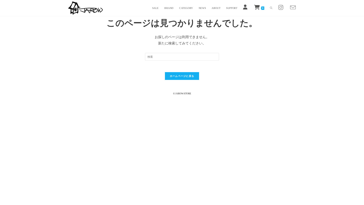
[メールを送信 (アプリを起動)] (293, 8)
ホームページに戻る (182, 76)
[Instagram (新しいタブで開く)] (281, 7)
